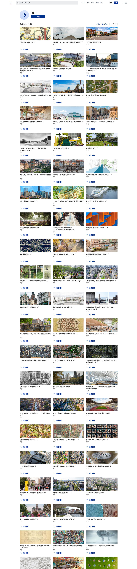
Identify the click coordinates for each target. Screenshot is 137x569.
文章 (88, 3)
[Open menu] (125, 2)
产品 (92, 3)
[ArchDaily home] (11, 3)
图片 (101, 3)
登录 (111, 3)
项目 (83, 3)
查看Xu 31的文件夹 (102, 24)
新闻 (97, 3)
